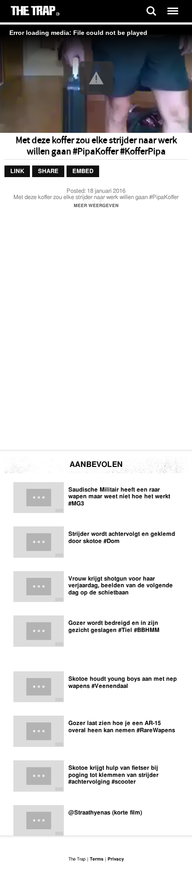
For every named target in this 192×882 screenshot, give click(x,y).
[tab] (17, 172)
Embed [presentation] (82, 171)
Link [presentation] (17, 171)
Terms (97, 859)
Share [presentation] (48, 171)
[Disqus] (96, 331)
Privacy (116, 859)
